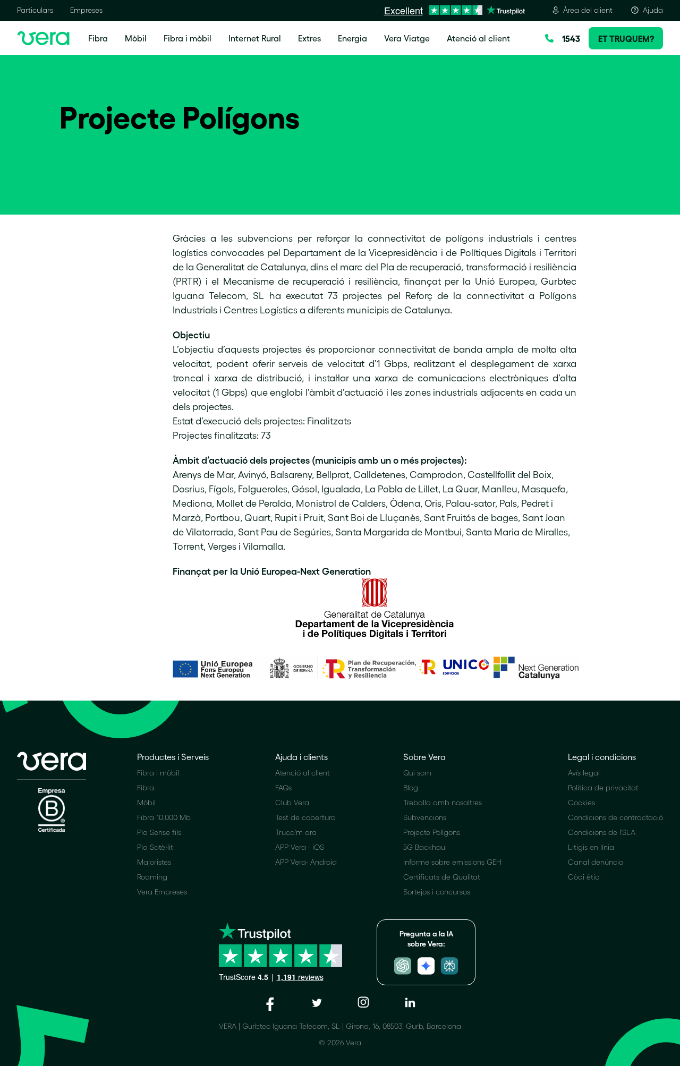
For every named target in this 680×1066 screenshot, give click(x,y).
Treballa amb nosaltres (442, 802)
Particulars (35, 9)
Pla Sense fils (159, 832)
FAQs (283, 787)
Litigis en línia (591, 846)
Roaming (152, 876)
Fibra (98, 38)
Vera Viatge (407, 38)
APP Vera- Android (306, 861)
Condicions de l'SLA (601, 832)
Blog (410, 787)
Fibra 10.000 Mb (164, 817)
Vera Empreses (162, 891)
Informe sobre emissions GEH (452, 861)
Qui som (417, 772)
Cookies (581, 802)
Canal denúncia (596, 861)
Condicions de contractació (615, 817)
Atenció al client (478, 38)
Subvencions (424, 817)
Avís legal (584, 772)
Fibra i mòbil (187, 38)
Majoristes (154, 861)
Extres (309, 38)
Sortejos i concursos (436, 891)
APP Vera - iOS (299, 846)
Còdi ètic (583, 876)
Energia (352, 38)
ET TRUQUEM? (626, 38)
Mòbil (136, 38)
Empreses (86, 9)
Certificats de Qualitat (441, 876)
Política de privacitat (603, 787)
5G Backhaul (425, 846)
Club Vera (292, 802)
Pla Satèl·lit (155, 846)
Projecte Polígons (431, 832)
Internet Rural (254, 38)
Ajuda (653, 9)
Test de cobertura (305, 817)
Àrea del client (588, 9)
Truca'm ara (296, 832)
